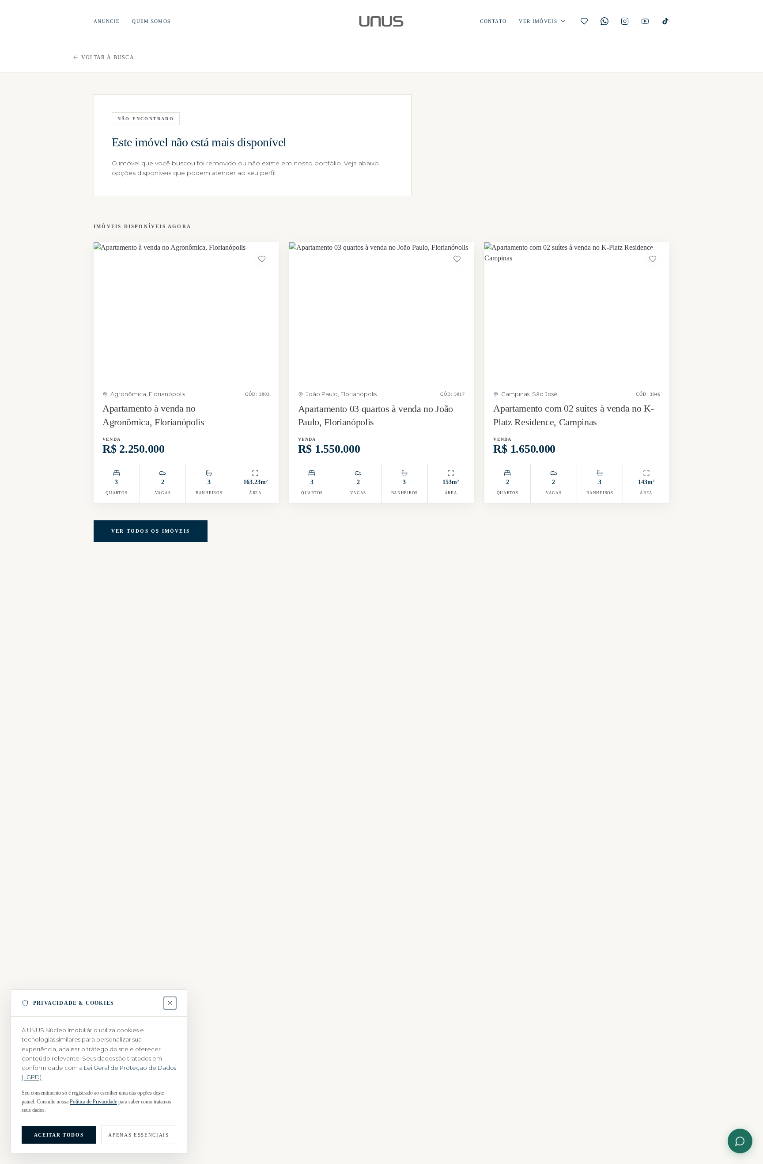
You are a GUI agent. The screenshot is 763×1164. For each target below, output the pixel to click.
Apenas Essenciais (138, 1134)
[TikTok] (665, 21)
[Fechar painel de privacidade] (170, 1003)
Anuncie (107, 21)
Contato (493, 21)
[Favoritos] (584, 21)
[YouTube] (645, 21)
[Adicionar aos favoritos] (262, 259)
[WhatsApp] (604, 21)
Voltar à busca (107, 57)
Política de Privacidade (93, 1102)
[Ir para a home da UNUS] (381, 21)
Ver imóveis (538, 21)
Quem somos (151, 21)
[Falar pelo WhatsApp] (740, 1141)
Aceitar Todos (58, 1134)
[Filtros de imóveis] (563, 21)
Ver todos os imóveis (150, 531)
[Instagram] (625, 21)
